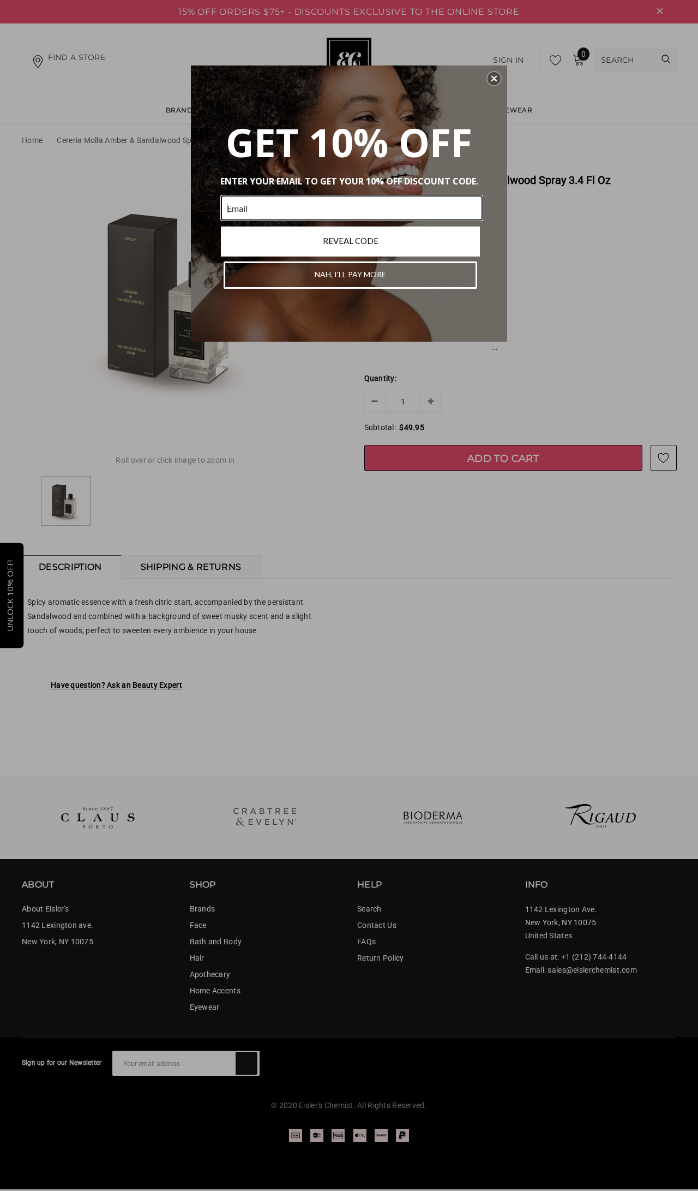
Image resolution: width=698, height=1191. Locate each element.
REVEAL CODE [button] (350, 241)
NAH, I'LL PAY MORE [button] (350, 274)
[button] (494, 78)
